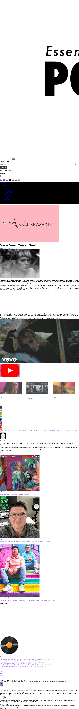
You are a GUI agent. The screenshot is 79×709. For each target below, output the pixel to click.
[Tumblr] (1, 407)
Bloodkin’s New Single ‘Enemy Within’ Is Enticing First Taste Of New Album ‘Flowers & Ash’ (23, 659)
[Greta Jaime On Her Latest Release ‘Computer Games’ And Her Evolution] (20, 490)
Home (3, 187)
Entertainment (5, 203)
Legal (3, 184)
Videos (4, 202)
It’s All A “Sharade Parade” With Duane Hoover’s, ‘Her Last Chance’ (17, 660)
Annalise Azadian (22, 430)
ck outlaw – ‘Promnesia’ (57, 394)
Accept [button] (57, 681)
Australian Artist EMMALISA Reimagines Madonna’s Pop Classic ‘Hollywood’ (19, 666)
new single (38, 430)
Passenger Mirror (57, 430)
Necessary (3, 697)
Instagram (37, 318)
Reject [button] (60, 681)
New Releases (8, 198)
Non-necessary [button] (3, 703)
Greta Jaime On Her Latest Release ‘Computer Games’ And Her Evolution (18, 494)
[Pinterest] (1, 426)
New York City (49, 430)
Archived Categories (9, 189)
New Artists (7, 199)
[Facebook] (1, 405)
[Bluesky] (1, 418)
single (68, 430)
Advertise (2, 673)
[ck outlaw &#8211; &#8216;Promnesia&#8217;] (65, 388)
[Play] (10, 370)
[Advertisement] (34, 302)
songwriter (72, 430)
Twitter (25, 318)
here (60, 318)
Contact (2, 668)
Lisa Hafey (3, 248)
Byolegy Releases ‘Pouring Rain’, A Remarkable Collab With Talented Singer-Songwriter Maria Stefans (25, 541)
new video (44, 430)
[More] (1, 429)
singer (65, 430)
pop (63, 430)
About (1, 675)
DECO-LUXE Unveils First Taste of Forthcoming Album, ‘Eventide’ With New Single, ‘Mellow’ (23, 665)
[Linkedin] (1, 409)
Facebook (30, 318)
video (76, 430)
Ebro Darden (33, 430)
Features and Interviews (8, 192)
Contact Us (5, 183)
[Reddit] (1, 411)
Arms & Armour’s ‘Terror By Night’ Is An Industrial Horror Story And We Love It (20, 662)
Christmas (9, 191)
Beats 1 (28, 430)
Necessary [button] (2, 696)
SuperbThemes (23, 680)
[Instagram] (1, 424)
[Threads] (1, 420)
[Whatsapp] (1, 414)
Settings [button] (64, 681)
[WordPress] (1, 422)
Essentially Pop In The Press (9, 193)
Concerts (7, 200)
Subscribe (3, 167)
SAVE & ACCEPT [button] (3, 708)
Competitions (8, 196)
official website (20, 318)
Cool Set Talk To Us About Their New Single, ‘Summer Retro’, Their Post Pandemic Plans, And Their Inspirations (27, 600)
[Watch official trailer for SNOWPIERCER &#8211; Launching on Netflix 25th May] (39, 388)
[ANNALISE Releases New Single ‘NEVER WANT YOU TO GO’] (12, 388)
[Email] (1, 416)
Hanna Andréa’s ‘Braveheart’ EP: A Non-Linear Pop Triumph (16, 663)
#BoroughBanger (14, 430)
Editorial (7, 188)
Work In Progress (4, 432)
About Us (4, 185)
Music (3, 195)
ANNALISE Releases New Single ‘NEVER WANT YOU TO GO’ (12, 394)
